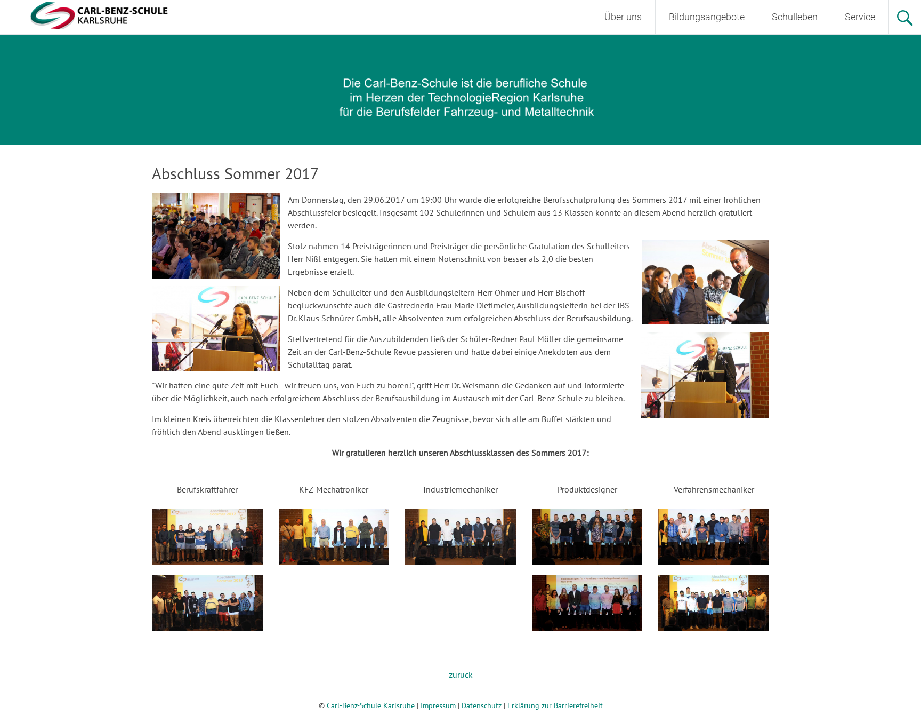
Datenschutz (482, 705)
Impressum (438, 705)
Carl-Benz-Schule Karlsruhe (371, 705)
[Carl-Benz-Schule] (85, 14)
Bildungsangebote (707, 16)
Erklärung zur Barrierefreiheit (555, 705)
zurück (461, 674)
